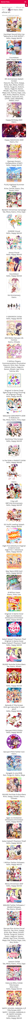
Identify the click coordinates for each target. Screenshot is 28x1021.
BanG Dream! (7, 7)
